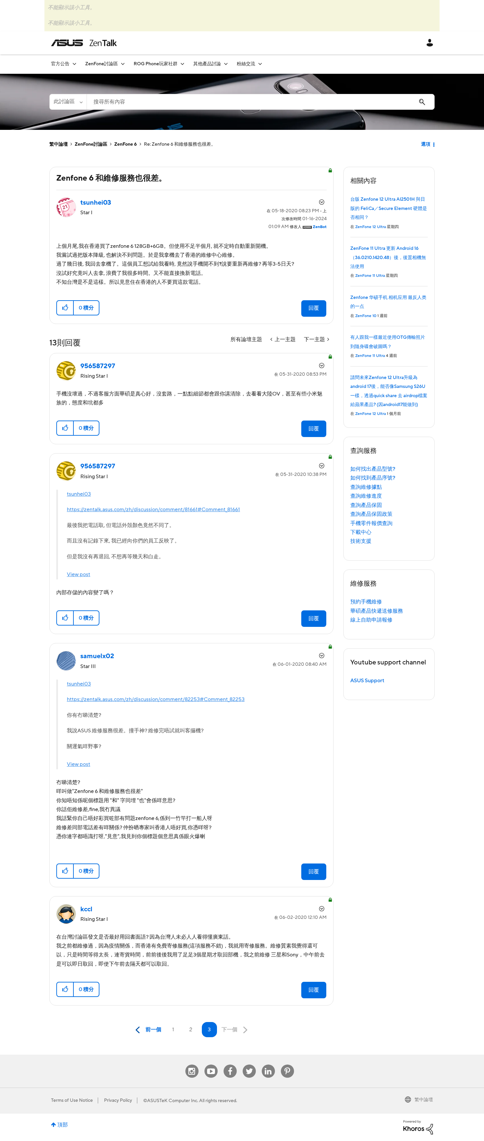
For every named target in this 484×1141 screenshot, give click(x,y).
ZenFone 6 (125, 144)
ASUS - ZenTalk (84, 43)
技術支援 (360, 541)
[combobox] (261, 102)
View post (78, 574)
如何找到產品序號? (372, 478)
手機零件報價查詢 (371, 523)
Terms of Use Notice (72, 1100)
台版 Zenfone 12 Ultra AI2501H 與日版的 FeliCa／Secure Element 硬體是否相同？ (388, 208)
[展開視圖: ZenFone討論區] (123, 64)
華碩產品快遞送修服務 (376, 611)
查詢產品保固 (366, 505)
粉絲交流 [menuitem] (246, 64)
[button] (65, 308)
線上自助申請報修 (371, 620)
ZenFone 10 (365, 315)
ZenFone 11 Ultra (370, 275)
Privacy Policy (118, 1100)
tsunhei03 (79, 494)
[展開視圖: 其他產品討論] (226, 64)
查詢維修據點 (366, 487)
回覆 (314, 308)
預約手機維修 (366, 602)
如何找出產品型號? (372, 469)
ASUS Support (367, 680)
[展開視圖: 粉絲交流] (260, 64)
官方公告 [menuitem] (60, 64)
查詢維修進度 (366, 496)
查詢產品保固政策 (371, 514)
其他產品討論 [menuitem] (207, 64)
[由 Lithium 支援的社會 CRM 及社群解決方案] (418, 1127)
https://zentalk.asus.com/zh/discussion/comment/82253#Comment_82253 (156, 699)
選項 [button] (425, 144)
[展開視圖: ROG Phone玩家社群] (182, 64)
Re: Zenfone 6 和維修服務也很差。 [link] (180, 144)
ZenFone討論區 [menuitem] (101, 64)
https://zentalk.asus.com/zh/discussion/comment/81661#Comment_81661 (153, 509)
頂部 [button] (62, 1125)
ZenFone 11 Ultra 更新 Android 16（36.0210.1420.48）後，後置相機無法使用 (388, 258)
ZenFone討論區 (91, 144)
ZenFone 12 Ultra (370, 226)
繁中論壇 (58, 144)
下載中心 (360, 532)
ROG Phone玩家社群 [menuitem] (155, 64)
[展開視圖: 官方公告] (74, 64)
